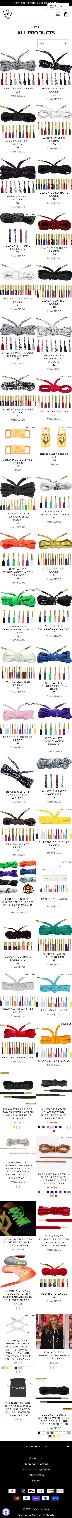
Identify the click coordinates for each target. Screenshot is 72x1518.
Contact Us (36, 1458)
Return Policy (36, 1475)
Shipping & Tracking (36, 1464)
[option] (36, 3)
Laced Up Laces (36, 1447)
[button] (58, 6)
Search (36, 1480)
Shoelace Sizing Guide (36, 1469)
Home (35, 26)
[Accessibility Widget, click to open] (6, 1512)
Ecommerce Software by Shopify (36, 1515)
